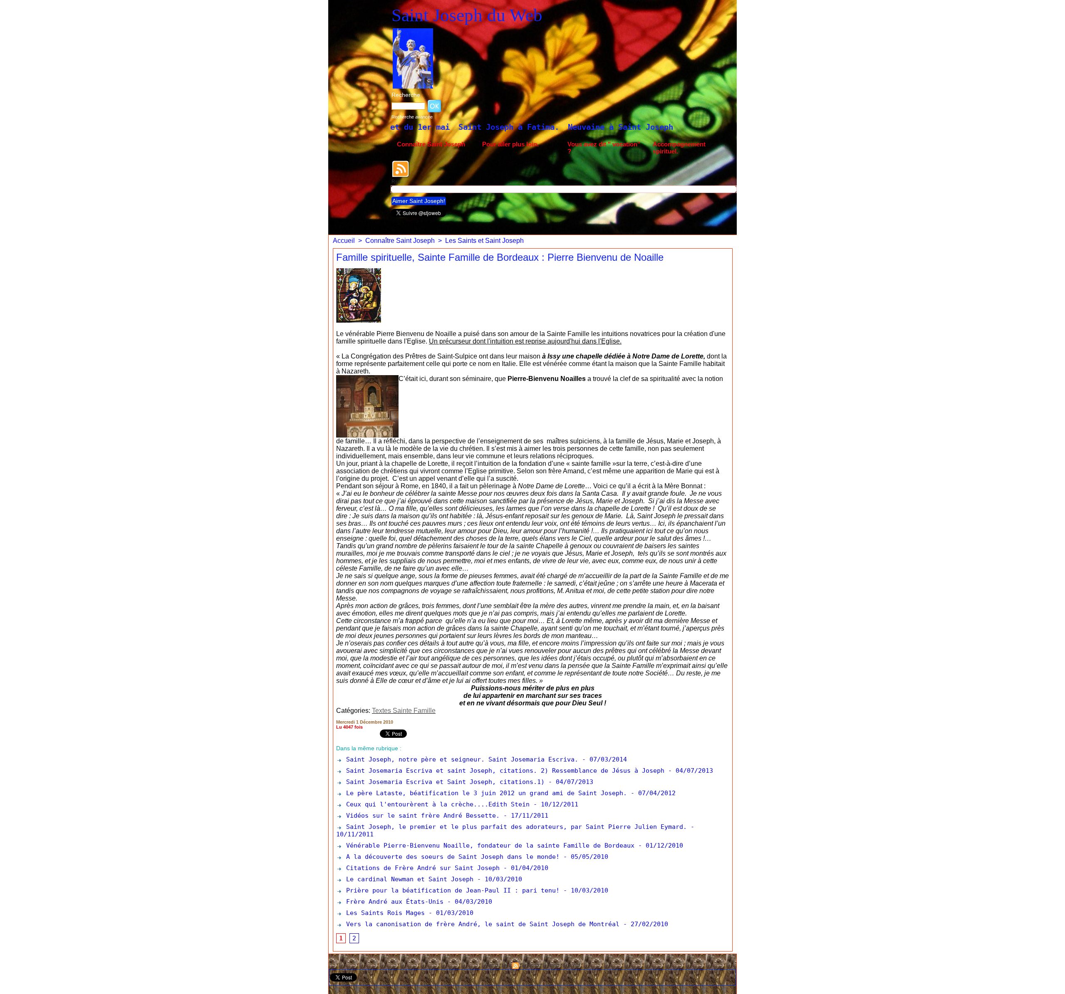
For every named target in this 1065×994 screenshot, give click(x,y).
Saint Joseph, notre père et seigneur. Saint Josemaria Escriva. (460, 759)
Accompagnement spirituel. (679, 148)
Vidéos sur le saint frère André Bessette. (421, 815)
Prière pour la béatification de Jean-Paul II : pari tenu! (451, 890)
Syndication (531, 964)
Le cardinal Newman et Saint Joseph (407, 879)
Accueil (344, 240)
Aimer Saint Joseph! (418, 201)
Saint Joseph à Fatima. (414, 126)
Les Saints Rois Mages (385, 913)
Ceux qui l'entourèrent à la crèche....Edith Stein (436, 804)
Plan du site (496, 964)
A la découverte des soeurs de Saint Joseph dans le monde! (451, 856)
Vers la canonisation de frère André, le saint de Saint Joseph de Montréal (480, 924)
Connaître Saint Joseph (431, 144)
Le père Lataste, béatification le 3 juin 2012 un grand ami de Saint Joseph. (484, 793)
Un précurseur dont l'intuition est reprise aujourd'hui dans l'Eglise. (525, 341)
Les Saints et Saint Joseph (484, 240)
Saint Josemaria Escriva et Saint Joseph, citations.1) (443, 782)
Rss (395, 182)
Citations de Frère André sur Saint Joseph (421, 868)
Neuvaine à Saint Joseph (526, 126)
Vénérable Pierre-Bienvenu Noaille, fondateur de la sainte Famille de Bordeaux (488, 845)
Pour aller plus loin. (510, 144)
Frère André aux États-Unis (392, 901)
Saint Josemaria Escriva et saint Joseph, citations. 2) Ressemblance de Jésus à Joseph (503, 770)
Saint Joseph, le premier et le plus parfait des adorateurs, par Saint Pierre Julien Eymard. (514, 827)
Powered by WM (563, 964)
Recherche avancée (412, 116)
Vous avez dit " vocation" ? (603, 148)
